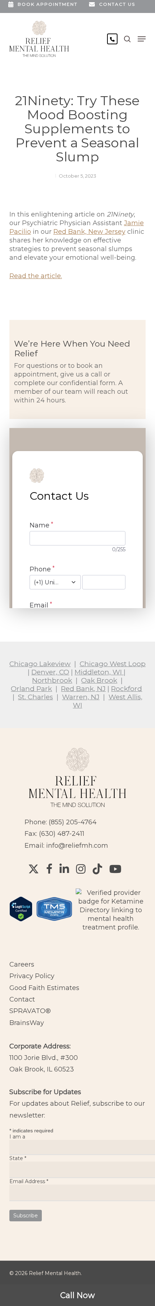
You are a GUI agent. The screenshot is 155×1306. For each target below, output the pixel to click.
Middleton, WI (99, 672)
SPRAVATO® (30, 1011)
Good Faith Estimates (44, 988)
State (17, 1158)
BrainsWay (26, 1023)
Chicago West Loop (113, 664)
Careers (21, 964)
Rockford (126, 689)
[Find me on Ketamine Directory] (111, 927)
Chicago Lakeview (40, 664)
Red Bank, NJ (83, 689)
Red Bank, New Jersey (89, 232)
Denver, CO (50, 672)
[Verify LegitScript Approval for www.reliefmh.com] (21, 925)
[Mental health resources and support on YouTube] (115, 869)
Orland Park (31, 689)
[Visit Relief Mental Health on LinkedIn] (64, 869)
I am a (17, 1136)
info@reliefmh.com (77, 846)
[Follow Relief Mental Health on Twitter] (33, 869)
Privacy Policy (31, 976)
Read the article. (35, 276)
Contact (22, 999)
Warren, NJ (80, 697)
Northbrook (52, 680)
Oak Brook (99, 680)
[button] (142, 39)
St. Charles (35, 697)
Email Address (28, 1181)
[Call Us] (112, 38)
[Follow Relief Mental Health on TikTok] (97, 869)
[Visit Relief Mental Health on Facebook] (49, 869)
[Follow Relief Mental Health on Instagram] (80, 869)
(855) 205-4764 (73, 822)
